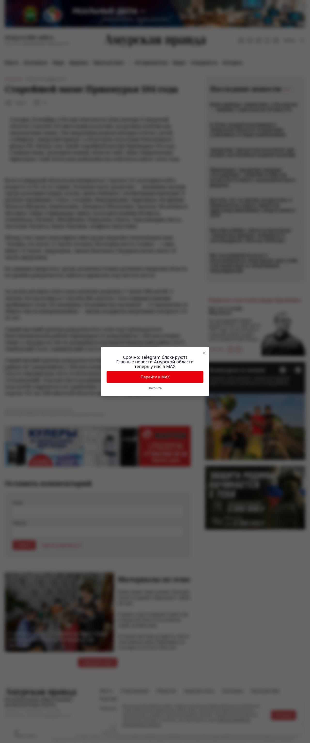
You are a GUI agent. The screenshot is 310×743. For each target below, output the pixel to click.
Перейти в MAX (155, 377)
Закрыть (155, 388)
